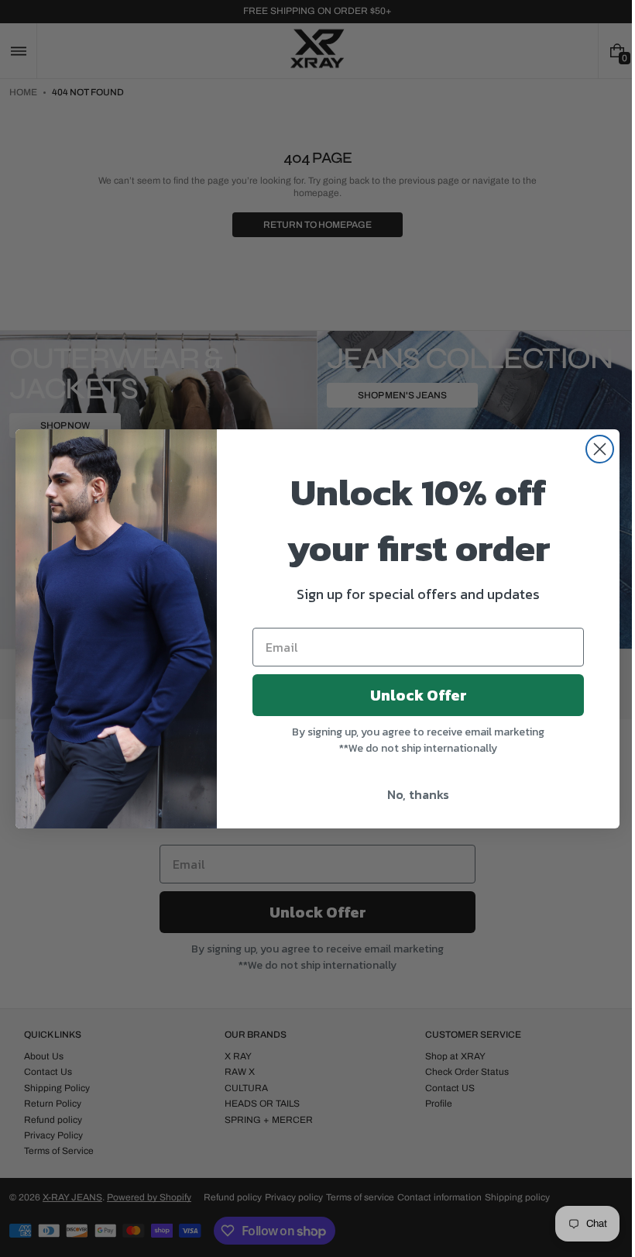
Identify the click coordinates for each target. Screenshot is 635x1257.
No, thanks (413, 794)
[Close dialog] (594, 449)
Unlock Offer (412, 695)
